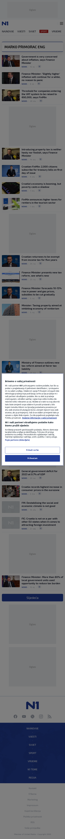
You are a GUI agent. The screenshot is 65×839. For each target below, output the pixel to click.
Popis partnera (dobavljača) (17, 440)
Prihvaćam (32, 458)
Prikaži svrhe (32, 450)
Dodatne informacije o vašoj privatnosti (39, 418)
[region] (32, 419)
